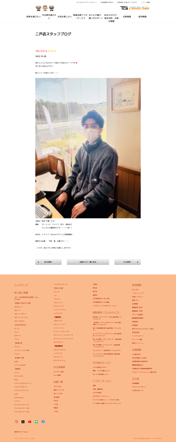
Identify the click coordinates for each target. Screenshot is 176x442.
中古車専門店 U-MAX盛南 (101, 302)
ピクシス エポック (59, 350)
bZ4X (16, 394)
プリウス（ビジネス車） (22, 350)
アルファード (58, 303)
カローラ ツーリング (21, 317)
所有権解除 (135, 383)
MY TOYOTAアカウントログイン (87, 2)
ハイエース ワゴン (59, 310)
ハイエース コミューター (62, 331)
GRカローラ (18, 307)
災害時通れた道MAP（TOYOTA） (127, 2)
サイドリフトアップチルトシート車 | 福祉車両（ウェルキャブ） (107, 335)
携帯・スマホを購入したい (101, 371)
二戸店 (56, 411)
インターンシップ (138, 293)
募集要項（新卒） (138, 307)
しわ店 (56, 404)
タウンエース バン (59, 324)
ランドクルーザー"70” (21, 405)
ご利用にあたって (138, 390)
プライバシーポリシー (139, 387)
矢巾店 (56, 401)
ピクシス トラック (59, 360)
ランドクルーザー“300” (22, 412)
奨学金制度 (135, 332)
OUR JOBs (135, 290)
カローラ (17, 310)
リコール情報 (145, 2)
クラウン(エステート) (21, 390)
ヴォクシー (57, 299)
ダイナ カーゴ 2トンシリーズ (63, 339)
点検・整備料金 (98, 389)
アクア (16, 339)
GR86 (16, 361)
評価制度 (135, 325)
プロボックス (58, 321)
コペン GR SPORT (20, 365)
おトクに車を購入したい (101, 374)
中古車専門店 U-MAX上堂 (101, 299)
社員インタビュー (138, 297)
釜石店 (95, 291)
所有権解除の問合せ (106, 2)
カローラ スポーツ (20, 314)
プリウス (17, 347)
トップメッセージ (138, 336)
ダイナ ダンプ (58, 342)
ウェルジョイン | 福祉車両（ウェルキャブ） (107, 350)
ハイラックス (58, 313)
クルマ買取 (57, 375)
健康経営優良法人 (138, 365)
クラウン (17, 354)
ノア (55, 295)
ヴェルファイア (59, 306)
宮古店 (95, 288)
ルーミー (17, 329)
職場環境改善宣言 (138, 318)
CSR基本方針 (136, 354)
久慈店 (95, 284)
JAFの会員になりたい (100, 367)
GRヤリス (17, 336)
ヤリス (16, 332)
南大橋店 (56, 397)
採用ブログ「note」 (21, 432)
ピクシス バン (58, 357)
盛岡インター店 (59, 390)
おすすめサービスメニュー (101, 396)
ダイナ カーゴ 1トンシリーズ (63, 335)
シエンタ (56, 292)
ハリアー (17, 401)
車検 (94, 386)
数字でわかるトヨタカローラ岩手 (143, 329)
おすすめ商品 (97, 393)
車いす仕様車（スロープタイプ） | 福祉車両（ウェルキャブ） (107, 340)
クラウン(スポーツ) (20, 387)
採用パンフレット (138, 343)
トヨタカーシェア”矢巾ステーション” (105, 306)
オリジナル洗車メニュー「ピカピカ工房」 (106, 400)
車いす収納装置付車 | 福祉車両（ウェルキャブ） (107, 329)
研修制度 (135, 322)
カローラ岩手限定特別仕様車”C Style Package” (26, 298)
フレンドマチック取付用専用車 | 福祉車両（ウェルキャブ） (106, 355)
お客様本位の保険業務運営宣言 (142, 369)
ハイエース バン (59, 328)
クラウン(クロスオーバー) (22, 383)
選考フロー (135, 300)
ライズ (16, 373)
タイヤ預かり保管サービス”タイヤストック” (107, 403)
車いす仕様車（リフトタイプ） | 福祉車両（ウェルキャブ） (106, 346)
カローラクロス (19, 321)
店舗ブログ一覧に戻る (88, 262)
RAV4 (16, 380)
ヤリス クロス (18, 376)
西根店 (56, 408)
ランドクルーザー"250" (22, 408)
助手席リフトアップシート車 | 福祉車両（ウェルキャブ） (107, 318)
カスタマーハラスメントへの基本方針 (144, 372)
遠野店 (95, 295)
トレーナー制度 (137, 339)
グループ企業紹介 (138, 315)
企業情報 (135, 304)
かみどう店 (57, 386)
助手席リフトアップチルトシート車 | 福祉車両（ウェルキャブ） (107, 323)
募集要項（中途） (138, 311)
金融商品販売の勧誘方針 (140, 361)
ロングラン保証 (59, 372)
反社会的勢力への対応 (139, 358)
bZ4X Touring (18, 398)
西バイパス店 (58, 394)
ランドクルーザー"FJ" (61, 284)
